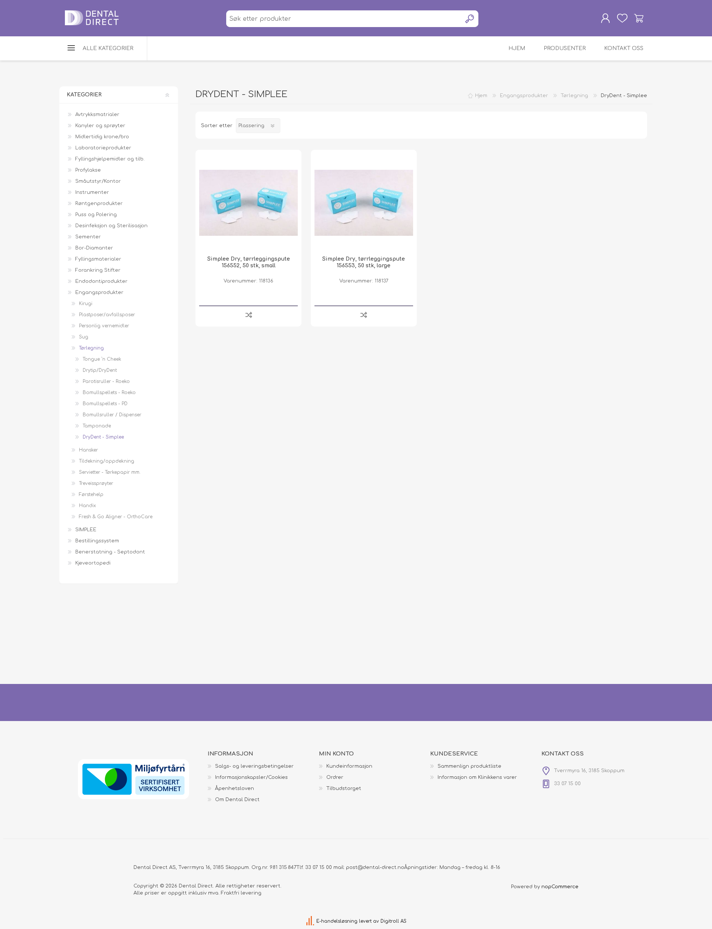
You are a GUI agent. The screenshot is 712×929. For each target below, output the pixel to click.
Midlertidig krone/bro (102, 136)
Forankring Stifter (98, 270)
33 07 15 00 (318, 867)
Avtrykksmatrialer (97, 114)
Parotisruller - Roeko (106, 381)
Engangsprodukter (99, 292)
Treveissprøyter (96, 483)
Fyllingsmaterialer (98, 259)
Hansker (88, 450)
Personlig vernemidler (104, 325)
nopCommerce (559, 886)
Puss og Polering (96, 214)
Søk (470, 18)
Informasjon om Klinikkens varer (477, 777)
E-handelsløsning (336, 921)
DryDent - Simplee (103, 437)
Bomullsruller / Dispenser (112, 414)
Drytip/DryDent (100, 370)
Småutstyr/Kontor (98, 181)
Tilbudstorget (343, 788)
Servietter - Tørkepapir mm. (110, 472)
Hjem (481, 95)
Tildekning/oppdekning (106, 461)
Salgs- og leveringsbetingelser (254, 766)
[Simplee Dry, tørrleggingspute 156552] (248, 202)
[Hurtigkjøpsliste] (622, 18)
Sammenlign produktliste (469, 766)
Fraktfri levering (241, 893)
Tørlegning (91, 348)
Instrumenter (92, 192)
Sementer (88, 236)
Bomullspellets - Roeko (109, 392)
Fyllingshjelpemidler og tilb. (110, 159)
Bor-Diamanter (94, 248)
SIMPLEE (85, 529)
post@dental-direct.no (375, 867)
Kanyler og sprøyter (100, 125)
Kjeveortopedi (93, 563)
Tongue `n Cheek (102, 359)
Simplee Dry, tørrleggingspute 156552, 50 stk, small (248, 262)
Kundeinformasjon (349, 766)
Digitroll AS (393, 921)
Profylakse (88, 170)
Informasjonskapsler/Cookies (251, 777)
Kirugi (85, 303)
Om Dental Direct (237, 799)
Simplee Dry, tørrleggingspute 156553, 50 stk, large (363, 262)
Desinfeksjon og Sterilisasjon (111, 225)
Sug (83, 337)
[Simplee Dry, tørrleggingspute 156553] (363, 202)
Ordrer (334, 777)
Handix (87, 505)
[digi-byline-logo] (311, 921)
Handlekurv (638, 18)
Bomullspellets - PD (105, 403)
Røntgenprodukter (99, 203)
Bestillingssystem (97, 540)
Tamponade (97, 426)
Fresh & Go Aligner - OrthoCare (115, 516)
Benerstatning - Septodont (110, 552)
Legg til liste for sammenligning (248, 314)
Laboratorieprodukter (103, 148)
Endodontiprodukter (101, 281)
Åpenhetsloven (234, 788)
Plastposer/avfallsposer (107, 314)
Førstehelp (91, 494)
